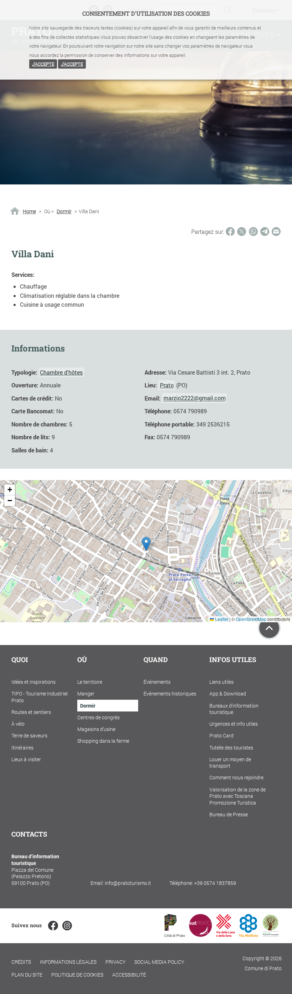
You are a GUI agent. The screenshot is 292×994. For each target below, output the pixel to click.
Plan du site (26, 974)
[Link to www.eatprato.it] (200, 934)
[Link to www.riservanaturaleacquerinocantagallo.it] (270, 934)
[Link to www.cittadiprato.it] (175, 934)
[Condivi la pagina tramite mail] (276, 231)
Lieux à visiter (26, 759)
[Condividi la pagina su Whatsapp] (253, 231)
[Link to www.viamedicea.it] (248, 934)
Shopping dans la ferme (103, 740)
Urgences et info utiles (233, 723)
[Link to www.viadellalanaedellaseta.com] (225, 934)
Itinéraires (22, 747)
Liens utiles (221, 681)
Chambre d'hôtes (61, 372)
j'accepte (43, 64)
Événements (157, 681)
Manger (85, 693)
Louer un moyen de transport (230, 762)
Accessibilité (129, 974)
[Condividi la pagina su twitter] (241, 231)
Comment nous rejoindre (236, 777)
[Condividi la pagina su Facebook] (230, 231)
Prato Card (221, 735)
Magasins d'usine (96, 729)
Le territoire (89, 681)
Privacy (115, 961)
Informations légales (68, 961)
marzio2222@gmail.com (194, 398)
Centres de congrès (98, 717)
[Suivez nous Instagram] (67, 925)
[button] (146, 544)
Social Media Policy (159, 961)
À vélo (18, 723)
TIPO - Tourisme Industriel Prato (39, 697)
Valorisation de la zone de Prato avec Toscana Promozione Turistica (237, 796)
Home (29, 211)
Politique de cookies (77, 974)
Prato (167, 385)
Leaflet (221, 619)
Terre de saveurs (29, 735)
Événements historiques (170, 693)
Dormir (64, 211)
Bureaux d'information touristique (234, 709)
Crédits (21, 961)
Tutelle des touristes (231, 747)
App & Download (227, 693)
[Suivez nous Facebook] (53, 925)
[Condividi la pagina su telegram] (264, 231)
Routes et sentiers (31, 712)
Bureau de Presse (228, 814)
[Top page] (269, 628)
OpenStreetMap (251, 619)
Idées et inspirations (33, 681)
